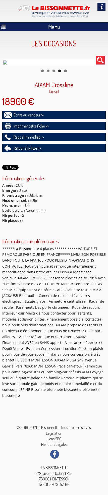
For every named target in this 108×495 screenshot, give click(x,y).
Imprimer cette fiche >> (31, 126)
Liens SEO (54, 438)
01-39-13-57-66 (57, 484)
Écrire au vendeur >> (29, 114)
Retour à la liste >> (27, 148)
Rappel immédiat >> (29, 137)
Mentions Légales (54, 444)
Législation (54, 433)
